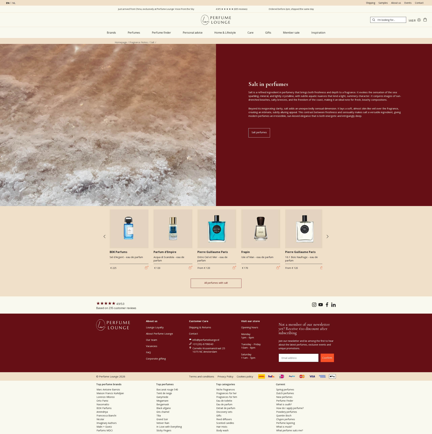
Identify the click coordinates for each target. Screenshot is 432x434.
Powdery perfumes (286, 411)
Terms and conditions (201, 376)
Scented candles (225, 423)
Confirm (327, 357)
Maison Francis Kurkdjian (110, 393)
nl (14, 3)
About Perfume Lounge (159, 333)
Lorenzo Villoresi (106, 397)
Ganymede (162, 397)
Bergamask (162, 404)
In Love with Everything (169, 426)
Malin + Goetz (104, 426)
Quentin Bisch (283, 415)
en (7, 3)
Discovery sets (224, 411)
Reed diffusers (224, 419)
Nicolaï (100, 419)
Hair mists (221, 426)
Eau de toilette (224, 400)
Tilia (158, 415)
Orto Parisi (102, 400)
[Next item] (327, 236)
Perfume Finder (284, 400)
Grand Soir (162, 419)
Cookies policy (245, 376)
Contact (419, 2)
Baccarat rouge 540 (167, 389)
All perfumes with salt (216, 282)
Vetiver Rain (162, 423)
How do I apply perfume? (290, 408)
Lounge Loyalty (155, 327)
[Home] (216, 19)
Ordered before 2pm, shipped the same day (291, 8)
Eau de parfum (224, 404)
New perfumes (284, 397)
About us (396, 2)
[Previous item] (104, 236)
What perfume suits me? (289, 430)
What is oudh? (284, 404)
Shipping (370, 2)
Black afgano (163, 408)
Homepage (121, 42)
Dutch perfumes (285, 393)
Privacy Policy (225, 376)
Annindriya (102, 411)
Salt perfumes (259, 132)
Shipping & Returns (200, 327)
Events (408, 2)
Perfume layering (285, 423)
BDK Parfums (104, 408)
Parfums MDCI (105, 430)
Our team (151, 339)
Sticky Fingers (163, 430)
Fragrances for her (226, 393)
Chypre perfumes (285, 419)
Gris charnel (162, 411)
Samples (383, 2)
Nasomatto (103, 404)
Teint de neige (164, 393)
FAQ (148, 352)
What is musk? (284, 426)
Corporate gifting (156, 358)
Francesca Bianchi (106, 415)
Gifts (218, 415)
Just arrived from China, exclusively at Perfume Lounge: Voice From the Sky (156, 8)
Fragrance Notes (138, 42)
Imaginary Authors (107, 423)
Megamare (162, 400)
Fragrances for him (226, 397)
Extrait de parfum (225, 408)
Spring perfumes (285, 389)
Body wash (222, 430)
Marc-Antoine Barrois (108, 389)
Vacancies (151, 346)
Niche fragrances (225, 389)
